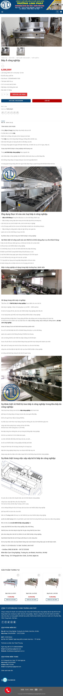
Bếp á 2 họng (8, 130)
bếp (5, 139)
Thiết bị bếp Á (35, 57)
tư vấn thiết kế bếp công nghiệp (19, 523)
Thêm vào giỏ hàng (19, 94)
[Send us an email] (11, 622)
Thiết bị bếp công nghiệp (23, 57)
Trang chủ (4, 57)
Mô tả (3, 122)
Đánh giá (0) (9, 122)
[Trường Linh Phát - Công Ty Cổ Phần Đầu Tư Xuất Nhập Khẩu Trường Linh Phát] (30, 5)
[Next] (61, 588)
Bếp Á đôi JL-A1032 (31, 593)
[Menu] (2, 12)
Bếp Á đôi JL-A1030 (52, 593)
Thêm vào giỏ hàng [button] (11, 599)
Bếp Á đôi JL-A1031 (10, 593)
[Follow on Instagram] (5, 622)
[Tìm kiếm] (57, 12)
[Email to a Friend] (11, 112)
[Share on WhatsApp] (2, 112)
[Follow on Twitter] (8, 622)
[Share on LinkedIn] (17, 112)
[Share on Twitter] (8, 112)
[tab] (3, 122)
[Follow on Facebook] (2, 622)
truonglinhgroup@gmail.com (13, 649)
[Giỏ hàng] (62, 5)
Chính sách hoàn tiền (7, 670)
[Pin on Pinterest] (14, 112)
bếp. (14, 133)
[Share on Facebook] (5, 112)
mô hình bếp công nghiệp (12, 152)
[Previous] (1, 588)
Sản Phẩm (11, 57)
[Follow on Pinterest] (14, 622)
